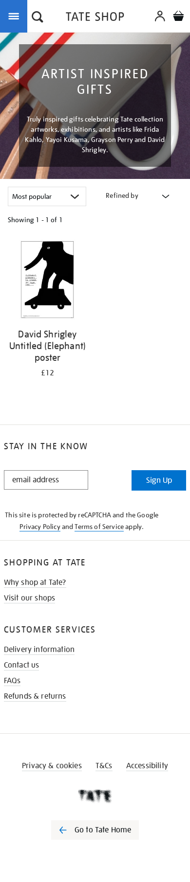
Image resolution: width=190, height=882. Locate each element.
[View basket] (178, 17)
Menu (15, 15)
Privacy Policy (39, 526)
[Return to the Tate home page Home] (95, 18)
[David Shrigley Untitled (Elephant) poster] (47, 281)
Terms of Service (99, 526)
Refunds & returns (35, 696)
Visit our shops (29, 598)
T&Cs (104, 766)
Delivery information (39, 649)
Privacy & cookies (52, 766)
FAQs (12, 681)
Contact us (21, 665)
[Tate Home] (95, 796)
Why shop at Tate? (35, 582)
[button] (37, 18)
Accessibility (147, 766)
